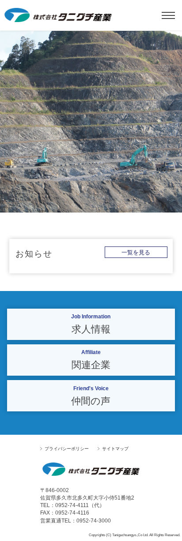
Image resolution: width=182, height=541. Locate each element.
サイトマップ (115, 448)
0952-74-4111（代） (80, 505)
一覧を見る (135, 252)
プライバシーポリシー (67, 448)
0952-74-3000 (93, 520)
